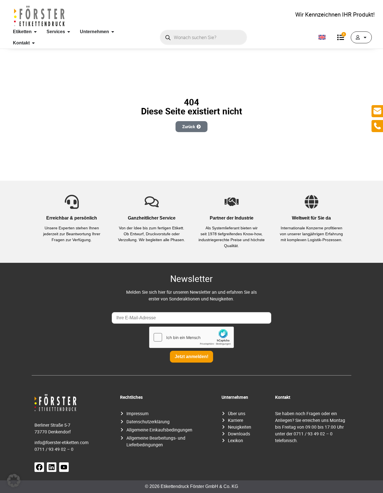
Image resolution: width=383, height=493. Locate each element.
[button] (13, 480)
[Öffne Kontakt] (33, 43)
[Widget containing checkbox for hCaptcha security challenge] (191, 337)
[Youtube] (64, 467)
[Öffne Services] (68, 31)
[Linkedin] (51, 467)
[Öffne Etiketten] (35, 31)
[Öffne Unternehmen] (112, 31)
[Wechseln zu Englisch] (322, 37)
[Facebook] (39, 467)
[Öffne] (365, 37)
